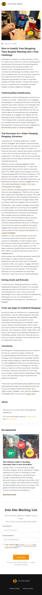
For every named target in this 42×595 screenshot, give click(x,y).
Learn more (30, 394)
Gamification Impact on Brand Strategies (17, 127)
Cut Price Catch (23, 581)
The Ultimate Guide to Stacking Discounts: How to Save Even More (17, 463)
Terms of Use (11, 419)
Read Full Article (9, 494)
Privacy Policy (31, 416)
